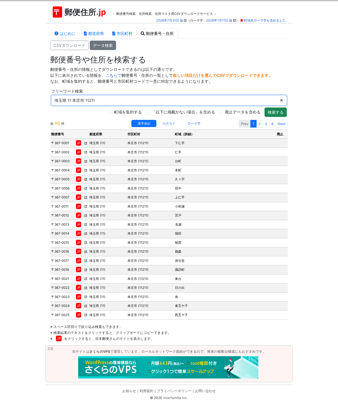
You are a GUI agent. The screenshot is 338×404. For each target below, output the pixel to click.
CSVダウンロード (69, 45)
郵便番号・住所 (159, 33)
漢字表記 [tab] (144, 123)
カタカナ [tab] (169, 123)
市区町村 (123, 33)
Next (282, 124)
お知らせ (129, 391)
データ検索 (103, 45)
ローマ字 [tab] (194, 123)
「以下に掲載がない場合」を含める (183, 111)
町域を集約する (128, 111)
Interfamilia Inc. (175, 398)
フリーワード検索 (67, 91)
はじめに (66, 33)
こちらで (113, 75)
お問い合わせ (205, 391)
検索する (276, 112)
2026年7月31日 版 (169, 20)
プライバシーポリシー (174, 391)
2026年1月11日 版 (219, 20)
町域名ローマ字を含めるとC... (266, 20)
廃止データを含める (243, 111)
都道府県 (95, 33)
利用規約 (146, 391)
